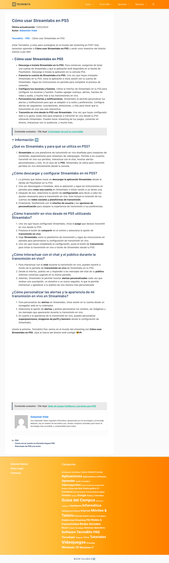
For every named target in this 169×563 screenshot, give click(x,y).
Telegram (79, 537)
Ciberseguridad (71, 484)
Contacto (16, 473)
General (74, 496)
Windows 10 (70, 547)
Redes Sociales (90, 524)
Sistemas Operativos (94, 528)
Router (65, 528)
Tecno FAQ (104, 4)
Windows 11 (86, 547)
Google (81, 495)
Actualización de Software (71, 472)
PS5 (27, 38)
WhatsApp (90, 543)
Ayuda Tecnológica (83, 481)
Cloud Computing (87, 485)
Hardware (76, 505)
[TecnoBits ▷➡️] (21, 4)
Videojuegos (74, 542)
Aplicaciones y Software (94, 476)
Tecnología (68, 537)
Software (69, 532)
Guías (88, 4)
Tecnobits (17, 38)
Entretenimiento (79, 492)
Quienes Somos (19, 464)
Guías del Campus (78, 500)
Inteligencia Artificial (71, 511)
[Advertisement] (59, 356)
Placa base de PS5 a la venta (28, 446)
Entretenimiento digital (95, 492)
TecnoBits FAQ (88, 532)
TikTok (86, 537)
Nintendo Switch (81, 516)
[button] (153, 4)
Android (84, 472)
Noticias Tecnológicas (97, 516)
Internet (85, 510)
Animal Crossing (95, 472)
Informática (91, 505)
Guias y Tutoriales (95, 495)
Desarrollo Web (75, 488)
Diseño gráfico (90, 488)
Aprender (122, 4)
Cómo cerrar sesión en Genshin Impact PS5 (35, 443)
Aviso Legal (17, 468)
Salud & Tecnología (76, 528)
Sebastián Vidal (28, 30)
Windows (139, 4)
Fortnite (66, 495)
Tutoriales (98, 537)
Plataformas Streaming (74, 520)
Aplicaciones (72, 476)
